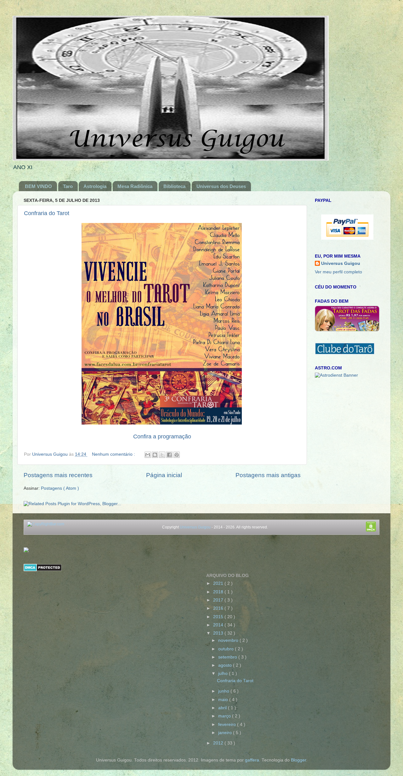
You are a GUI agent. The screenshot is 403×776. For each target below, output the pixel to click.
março (225, 716)
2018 (218, 592)
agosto (225, 665)
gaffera (252, 760)
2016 (218, 608)
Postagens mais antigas (268, 475)
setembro (228, 657)
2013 (218, 633)
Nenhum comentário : (114, 454)
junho (224, 691)
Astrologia (94, 186)
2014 (218, 625)
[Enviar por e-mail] (148, 455)
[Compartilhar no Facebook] (169, 455)
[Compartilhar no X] (162, 455)
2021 (218, 583)
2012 (218, 743)
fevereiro (227, 724)
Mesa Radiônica (134, 186)
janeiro (225, 732)
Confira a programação (162, 436)
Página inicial (164, 475)
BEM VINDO (38, 186)
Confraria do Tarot (46, 213)
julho (223, 673)
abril (223, 707)
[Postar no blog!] (155, 455)
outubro (226, 649)
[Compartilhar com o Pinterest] (176, 455)
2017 (218, 600)
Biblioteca (174, 186)
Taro (68, 186)
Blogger (298, 760)
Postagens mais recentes (58, 475)
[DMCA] (43, 570)
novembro (229, 640)
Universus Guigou (340, 263)
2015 (218, 616)
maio (223, 699)
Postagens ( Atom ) (60, 488)
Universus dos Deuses (221, 186)
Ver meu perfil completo (338, 272)
